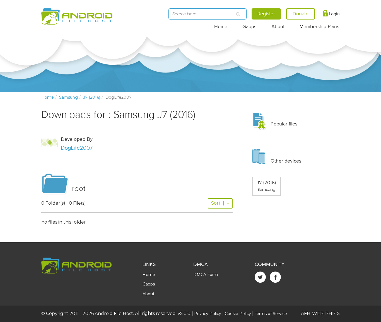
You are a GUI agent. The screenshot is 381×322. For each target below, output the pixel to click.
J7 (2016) (91, 97)
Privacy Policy (207, 313)
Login (334, 14)
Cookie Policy (238, 313)
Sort (217, 203)
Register (266, 14)
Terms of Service (271, 313)
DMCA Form (205, 274)
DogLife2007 (77, 148)
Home (220, 27)
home (47, 97)
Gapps (249, 27)
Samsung (68, 97)
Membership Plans (319, 27)
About (277, 27)
